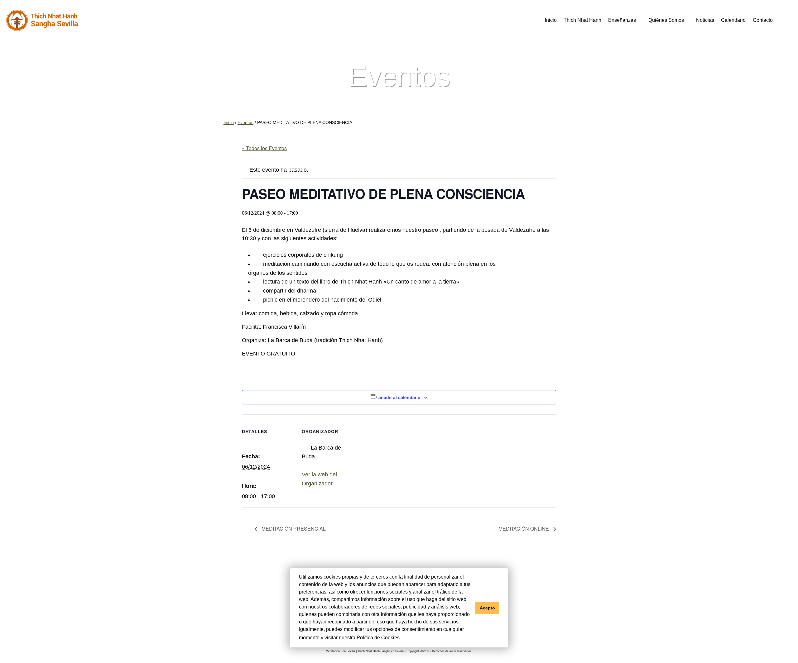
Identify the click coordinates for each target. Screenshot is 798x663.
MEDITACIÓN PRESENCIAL (293, 528)
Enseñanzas (622, 20)
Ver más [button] (412, 637)
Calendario (733, 20)
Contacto (763, 20)
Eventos (245, 122)
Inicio (551, 20)
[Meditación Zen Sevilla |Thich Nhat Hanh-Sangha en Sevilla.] (42, 20)
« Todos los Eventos (264, 148)
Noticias (705, 20)
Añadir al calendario (399, 397)
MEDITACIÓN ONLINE (524, 528)
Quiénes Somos (666, 20)
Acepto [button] (487, 607)
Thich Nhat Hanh (582, 20)
